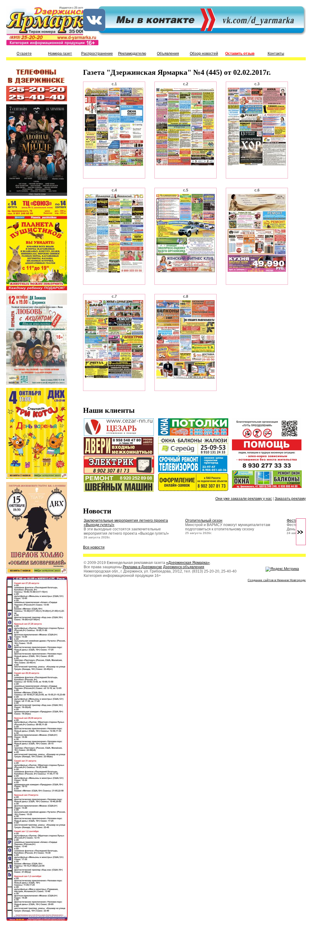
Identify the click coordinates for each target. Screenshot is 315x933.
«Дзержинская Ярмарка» (188, 563)
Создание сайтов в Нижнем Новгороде (277, 580)
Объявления (168, 53)
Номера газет (60, 53)
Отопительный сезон (203, 520)
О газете (24, 53)
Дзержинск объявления (183, 567)
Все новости (94, 547)
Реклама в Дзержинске (142, 567)
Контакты (276, 53)
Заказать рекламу (290, 499)
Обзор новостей (204, 53)
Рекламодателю (132, 53)
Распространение (97, 53)
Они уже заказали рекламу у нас (243, 499)
